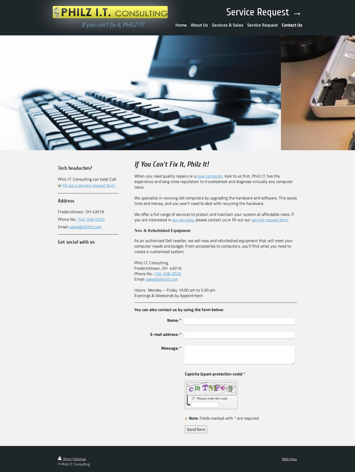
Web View (289, 459)
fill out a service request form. (89, 185)
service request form (270, 220)
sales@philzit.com (162, 279)
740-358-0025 (167, 273)
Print (67, 459)
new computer (209, 176)
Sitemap (79, 459)
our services (183, 220)
